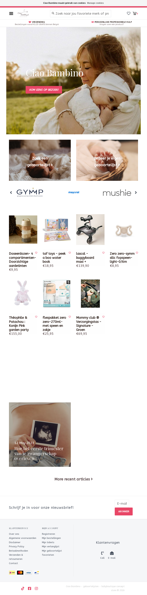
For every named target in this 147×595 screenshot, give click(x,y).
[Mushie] (117, 192)
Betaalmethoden (18, 550)
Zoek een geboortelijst (38, 161)
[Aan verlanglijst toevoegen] (36, 253)
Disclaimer (14, 542)
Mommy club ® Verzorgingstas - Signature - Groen (88, 324)
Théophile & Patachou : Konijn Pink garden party (19, 324)
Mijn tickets (48, 542)
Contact (13, 563)
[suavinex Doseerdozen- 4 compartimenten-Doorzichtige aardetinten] (23, 229)
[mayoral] (74, 192)
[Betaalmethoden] (13, 573)
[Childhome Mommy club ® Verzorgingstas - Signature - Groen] (90, 293)
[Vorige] (11, 192)
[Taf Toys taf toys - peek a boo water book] (57, 229)
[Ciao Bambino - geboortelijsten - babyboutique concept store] (31, 13)
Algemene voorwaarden (22, 538)
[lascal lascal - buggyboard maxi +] (90, 229)
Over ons (14, 534)
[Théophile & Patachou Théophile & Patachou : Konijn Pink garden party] (23, 293)
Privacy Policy (16, 546)
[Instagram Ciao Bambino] (36, 588)
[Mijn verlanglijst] (129, 13)
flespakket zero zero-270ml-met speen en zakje (54, 324)
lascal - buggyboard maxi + (85, 258)
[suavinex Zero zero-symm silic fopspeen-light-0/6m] (124, 229)
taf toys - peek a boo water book (54, 258)
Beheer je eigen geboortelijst (107, 161)
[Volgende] (136, 192)
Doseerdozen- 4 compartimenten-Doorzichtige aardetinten (21, 260)
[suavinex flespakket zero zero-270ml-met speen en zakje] (57, 293)
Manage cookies (95, 3)
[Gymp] (30, 192)
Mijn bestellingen (51, 538)
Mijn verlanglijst (50, 546)
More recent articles (72, 479)
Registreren (48, 534)
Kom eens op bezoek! (43, 89)
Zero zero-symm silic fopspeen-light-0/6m (122, 258)
